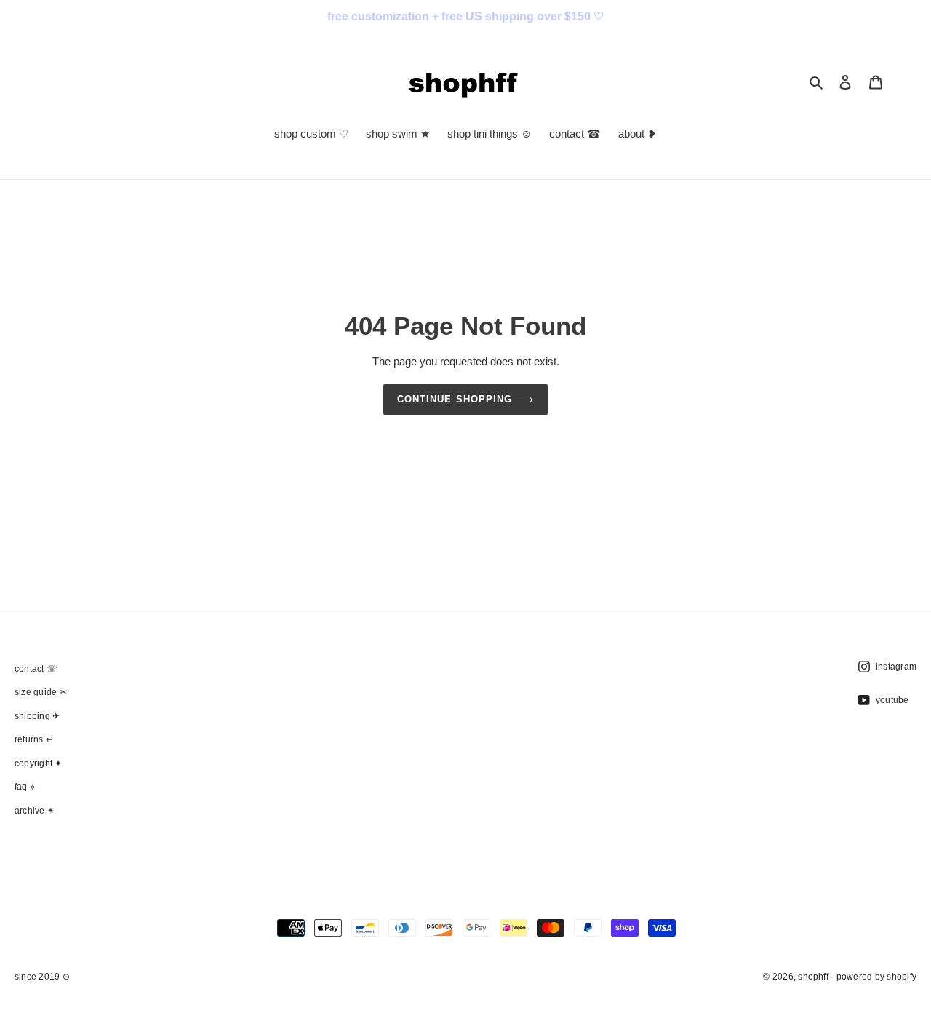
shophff (813, 977)
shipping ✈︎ (37, 716)
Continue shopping (454, 399)
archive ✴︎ (35, 811)
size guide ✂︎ (41, 692)
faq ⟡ (25, 787)
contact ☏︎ (36, 669)
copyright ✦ (39, 763)
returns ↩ (34, 739)
